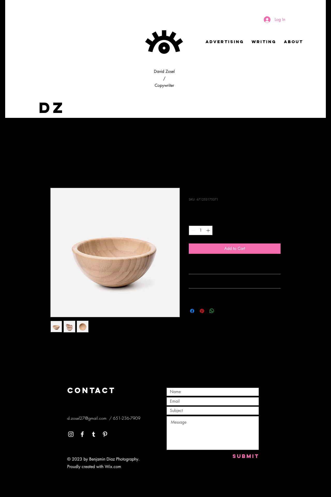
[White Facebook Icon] (82, 434)
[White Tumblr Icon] (93, 434)
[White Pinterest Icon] (105, 434)
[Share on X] (222, 311)
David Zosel (164, 71)
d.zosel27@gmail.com (87, 418)
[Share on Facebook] (192, 311)
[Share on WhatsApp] (212, 311)
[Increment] (208, 230)
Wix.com (113, 466)
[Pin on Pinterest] (202, 311)
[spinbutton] (200, 230)
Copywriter (164, 85)
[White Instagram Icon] (70, 434)
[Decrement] (193, 230)
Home (55, 169)
